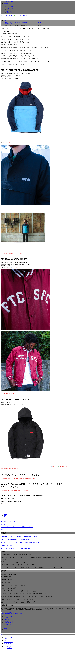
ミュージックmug (8, 6)
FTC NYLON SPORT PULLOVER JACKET (12, 253)
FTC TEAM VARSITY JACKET (9, 393)
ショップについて (8, 8)
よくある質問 (7, 11)
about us (9, 9)
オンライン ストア (8, 2)
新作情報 (6, 3)
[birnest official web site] (14, 15)
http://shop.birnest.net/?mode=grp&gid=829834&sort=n (15, 490)
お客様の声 (9, 12)
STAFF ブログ (7, 5)
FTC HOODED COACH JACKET (9, 468)
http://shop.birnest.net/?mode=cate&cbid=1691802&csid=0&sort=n (18, 478)
